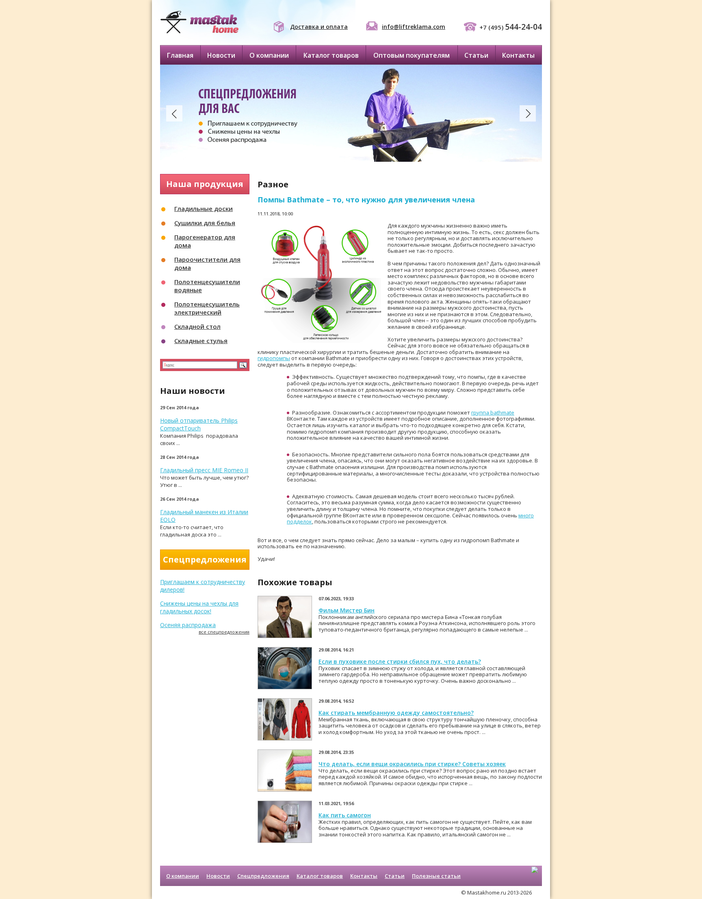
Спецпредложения (263, 875)
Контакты (518, 55)
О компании (269, 55)
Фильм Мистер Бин (346, 610)
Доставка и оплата (319, 26)
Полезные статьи (436, 875)
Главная (180, 55)
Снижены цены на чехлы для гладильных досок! (199, 607)
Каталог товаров (331, 55)
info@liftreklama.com (413, 26)
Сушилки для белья (204, 223)
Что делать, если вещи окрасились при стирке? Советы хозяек (412, 764)
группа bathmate (492, 412)
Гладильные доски (203, 208)
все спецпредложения (224, 632)
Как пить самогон (344, 815)
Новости (221, 55)
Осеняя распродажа (188, 625)
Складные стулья (201, 341)
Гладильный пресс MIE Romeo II (204, 470)
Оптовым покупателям (411, 55)
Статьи (476, 55)
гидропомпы (274, 358)
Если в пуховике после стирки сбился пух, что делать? (399, 661)
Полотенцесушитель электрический (207, 308)
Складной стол (197, 326)
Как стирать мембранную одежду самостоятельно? (396, 713)
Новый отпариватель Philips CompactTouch (199, 424)
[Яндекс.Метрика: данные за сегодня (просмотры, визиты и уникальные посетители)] (534, 876)
